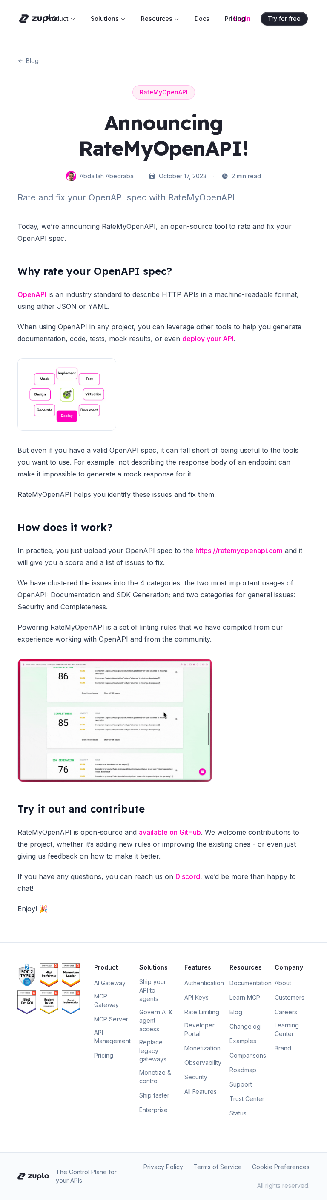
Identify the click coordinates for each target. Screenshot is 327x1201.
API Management (112, 1036)
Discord (187, 876)
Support (240, 1084)
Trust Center (246, 1098)
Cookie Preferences (281, 1166)
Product (57, 18)
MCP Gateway (106, 1000)
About (283, 983)
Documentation (250, 983)
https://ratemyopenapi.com (239, 550)
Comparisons (247, 1055)
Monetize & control (155, 1076)
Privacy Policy (163, 1166)
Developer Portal (199, 1029)
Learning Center (287, 1029)
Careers (286, 1012)
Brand (283, 1048)
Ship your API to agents (152, 990)
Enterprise (153, 1109)
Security (195, 1077)
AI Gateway (110, 983)
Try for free (284, 18)
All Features (200, 1091)
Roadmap (242, 1069)
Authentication (204, 983)
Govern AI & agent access (155, 1020)
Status (238, 1113)
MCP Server (111, 1019)
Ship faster (154, 1095)
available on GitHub (170, 832)
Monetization (202, 1048)
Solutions (105, 18)
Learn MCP (244, 997)
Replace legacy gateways (152, 1050)
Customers (289, 997)
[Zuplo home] (38, 19)
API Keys (196, 997)
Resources (156, 18)
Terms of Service (217, 1166)
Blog (32, 60)
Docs (202, 18)
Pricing (235, 18)
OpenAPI (31, 294)
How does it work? (64, 527)
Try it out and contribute (81, 808)
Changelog (245, 1026)
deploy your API (208, 338)
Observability (202, 1062)
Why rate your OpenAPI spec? (94, 271)
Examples (242, 1040)
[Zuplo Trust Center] (26, 975)
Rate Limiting (201, 1012)
